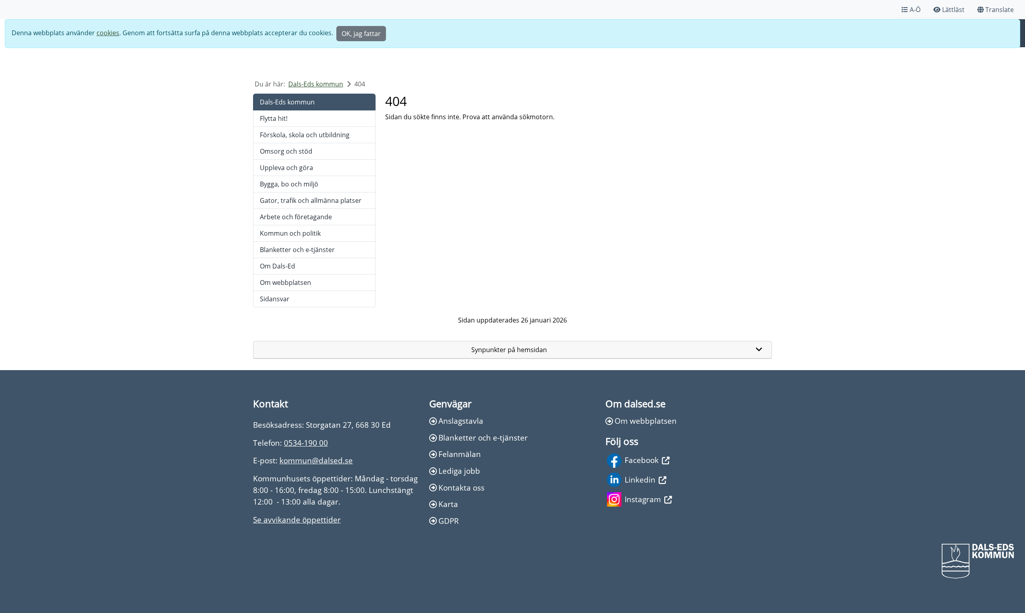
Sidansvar (274, 298)
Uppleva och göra (286, 167)
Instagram (643, 499)
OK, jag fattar (361, 33)
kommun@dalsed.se (316, 460)
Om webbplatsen (285, 282)
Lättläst (953, 9)
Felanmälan (459, 454)
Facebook (642, 460)
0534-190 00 (306, 442)
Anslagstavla (460, 420)
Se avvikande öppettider (297, 519)
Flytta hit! (273, 118)
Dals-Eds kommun (315, 84)
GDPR (448, 520)
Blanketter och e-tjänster (297, 249)
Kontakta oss (461, 487)
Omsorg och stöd (286, 151)
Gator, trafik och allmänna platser (311, 200)
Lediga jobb (459, 470)
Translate (999, 9)
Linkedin (640, 479)
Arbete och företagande (296, 216)
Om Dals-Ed (277, 266)
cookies (107, 32)
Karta (448, 504)
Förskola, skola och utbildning (305, 134)
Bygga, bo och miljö (289, 184)
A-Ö (915, 9)
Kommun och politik (290, 233)
